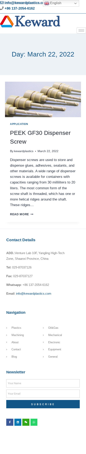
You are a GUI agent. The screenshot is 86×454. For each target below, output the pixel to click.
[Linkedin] (18, 422)
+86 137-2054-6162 (19, 8)
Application (19, 124)
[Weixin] (25, 422)
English (55, 3)
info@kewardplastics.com (26, 3)
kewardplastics (23, 151)
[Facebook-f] (9, 422)
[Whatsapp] (34, 422)
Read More (21, 214)
